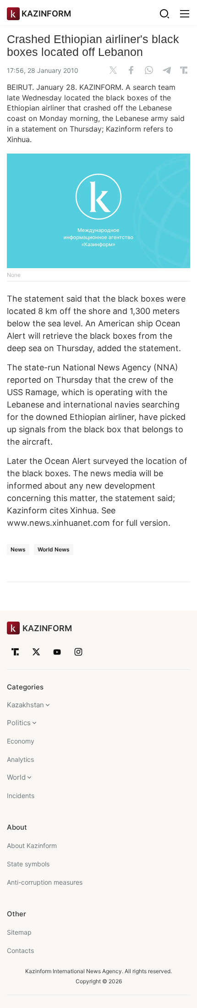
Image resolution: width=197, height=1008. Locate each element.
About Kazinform (32, 845)
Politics (19, 722)
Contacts (20, 950)
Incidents (20, 795)
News (18, 549)
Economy (20, 741)
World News (54, 549)
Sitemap (19, 932)
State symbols (28, 864)
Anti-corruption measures (44, 882)
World (16, 777)
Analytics (20, 759)
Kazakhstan (25, 704)
